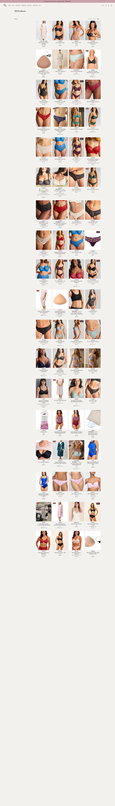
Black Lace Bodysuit (60, 705)
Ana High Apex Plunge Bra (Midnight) (43, 371)
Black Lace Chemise (76, 705)
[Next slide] (113, 1)
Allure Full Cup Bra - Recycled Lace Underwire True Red (93, 160)
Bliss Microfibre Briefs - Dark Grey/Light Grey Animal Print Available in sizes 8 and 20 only (76, 735)
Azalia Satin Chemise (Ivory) (76, 523)
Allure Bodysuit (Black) (43, 101)
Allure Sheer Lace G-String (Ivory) (44, 253)
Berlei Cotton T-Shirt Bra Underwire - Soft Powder (44, 645)
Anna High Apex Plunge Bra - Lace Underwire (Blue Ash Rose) (76, 401)
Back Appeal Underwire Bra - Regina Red (43, 553)
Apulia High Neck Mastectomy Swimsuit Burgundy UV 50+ (60, 432)
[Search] (106, 5)
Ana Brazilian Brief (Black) (44, 341)
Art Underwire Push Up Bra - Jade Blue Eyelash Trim (76, 464)
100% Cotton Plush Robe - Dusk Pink (44, 43)
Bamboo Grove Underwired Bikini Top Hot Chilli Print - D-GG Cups (60, 582)
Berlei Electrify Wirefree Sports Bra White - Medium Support (60, 645)
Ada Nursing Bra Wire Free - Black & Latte (92, 43)
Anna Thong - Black (93, 400)
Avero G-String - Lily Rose (76, 493)
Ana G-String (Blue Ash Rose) (93, 341)
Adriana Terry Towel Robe (60, 71)
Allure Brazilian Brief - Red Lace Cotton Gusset (44, 130)
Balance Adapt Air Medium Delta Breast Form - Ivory (93, 553)
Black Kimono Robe (43, 705)
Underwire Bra (60, 281)
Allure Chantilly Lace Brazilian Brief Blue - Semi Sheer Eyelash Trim (60, 130)
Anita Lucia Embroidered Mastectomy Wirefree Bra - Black (44, 401)
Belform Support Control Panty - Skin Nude (60, 613)
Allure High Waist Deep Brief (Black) (43, 224)
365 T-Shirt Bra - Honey (76, 42)
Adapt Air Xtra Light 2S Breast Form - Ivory (43, 73)
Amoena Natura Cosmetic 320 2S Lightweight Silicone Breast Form (60, 312)
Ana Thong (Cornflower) (93, 370)
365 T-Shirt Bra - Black (60, 42)
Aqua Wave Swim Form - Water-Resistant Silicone (93, 434)
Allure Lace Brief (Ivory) (76, 222)
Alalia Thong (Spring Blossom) (76, 71)
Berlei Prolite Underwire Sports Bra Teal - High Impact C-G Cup (43, 675)
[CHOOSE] (49, 38)
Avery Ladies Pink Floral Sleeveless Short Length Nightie (60, 524)
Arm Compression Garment (43, 461)
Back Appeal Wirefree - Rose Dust (76, 553)
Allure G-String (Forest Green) (93, 189)
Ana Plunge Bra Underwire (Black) (60, 371)
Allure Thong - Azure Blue (76, 252)
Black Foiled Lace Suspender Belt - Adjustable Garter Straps (93, 675)
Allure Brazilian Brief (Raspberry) (93, 101)
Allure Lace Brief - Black (93, 222)
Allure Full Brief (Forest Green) (93, 129)
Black (46, 734)
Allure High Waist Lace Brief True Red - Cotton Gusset (60, 224)
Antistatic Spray (44, 431)
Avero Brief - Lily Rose (60, 493)
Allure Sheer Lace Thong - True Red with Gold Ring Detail (60, 253)
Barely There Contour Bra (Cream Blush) (76, 582)
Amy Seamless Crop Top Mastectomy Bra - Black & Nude (76, 313)
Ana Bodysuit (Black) (93, 311)
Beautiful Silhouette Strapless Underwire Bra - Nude (43, 613)
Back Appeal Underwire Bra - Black (93, 524)
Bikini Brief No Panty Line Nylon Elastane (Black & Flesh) (76, 675)
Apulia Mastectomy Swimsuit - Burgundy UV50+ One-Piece (76, 432)
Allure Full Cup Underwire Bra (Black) (44, 191)
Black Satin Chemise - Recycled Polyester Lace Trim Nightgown (93, 706)
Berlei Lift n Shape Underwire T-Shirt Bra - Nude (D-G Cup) (76, 645)
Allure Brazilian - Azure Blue (60, 101)
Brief (77, 159)
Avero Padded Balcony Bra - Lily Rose (92, 494)
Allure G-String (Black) (76, 189)
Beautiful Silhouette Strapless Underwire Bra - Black (93, 582)
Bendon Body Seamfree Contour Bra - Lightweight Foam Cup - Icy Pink (93, 614)
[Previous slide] (1, 1)
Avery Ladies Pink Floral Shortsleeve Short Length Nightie (43, 524)
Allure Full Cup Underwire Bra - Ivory (60, 191)
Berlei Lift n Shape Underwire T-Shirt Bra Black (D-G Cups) (93, 645)
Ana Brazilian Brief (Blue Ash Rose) (60, 342)
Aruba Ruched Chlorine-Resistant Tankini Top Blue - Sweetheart (43, 494)
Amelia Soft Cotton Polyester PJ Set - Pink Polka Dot (44, 312)
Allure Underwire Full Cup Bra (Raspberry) (76, 281)
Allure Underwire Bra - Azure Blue (43, 281)
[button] (94, 19)
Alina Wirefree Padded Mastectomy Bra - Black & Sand (93, 72)
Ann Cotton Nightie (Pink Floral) (60, 400)
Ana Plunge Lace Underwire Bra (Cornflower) (76, 371)
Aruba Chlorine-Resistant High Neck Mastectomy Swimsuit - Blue (93, 463)
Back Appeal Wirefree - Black (60, 552)
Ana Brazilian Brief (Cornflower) (76, 341)
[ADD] (66, 38)
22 (91, 344)
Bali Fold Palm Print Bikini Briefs (44, 581)
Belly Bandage (76, 612)
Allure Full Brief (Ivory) (44, 159)
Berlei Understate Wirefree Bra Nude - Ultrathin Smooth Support (60, 675)
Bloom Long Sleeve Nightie (93, 734)
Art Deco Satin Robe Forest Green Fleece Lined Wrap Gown (60, 462)
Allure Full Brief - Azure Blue (60, 159)
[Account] (108, 5)
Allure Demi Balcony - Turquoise (76, 129)
